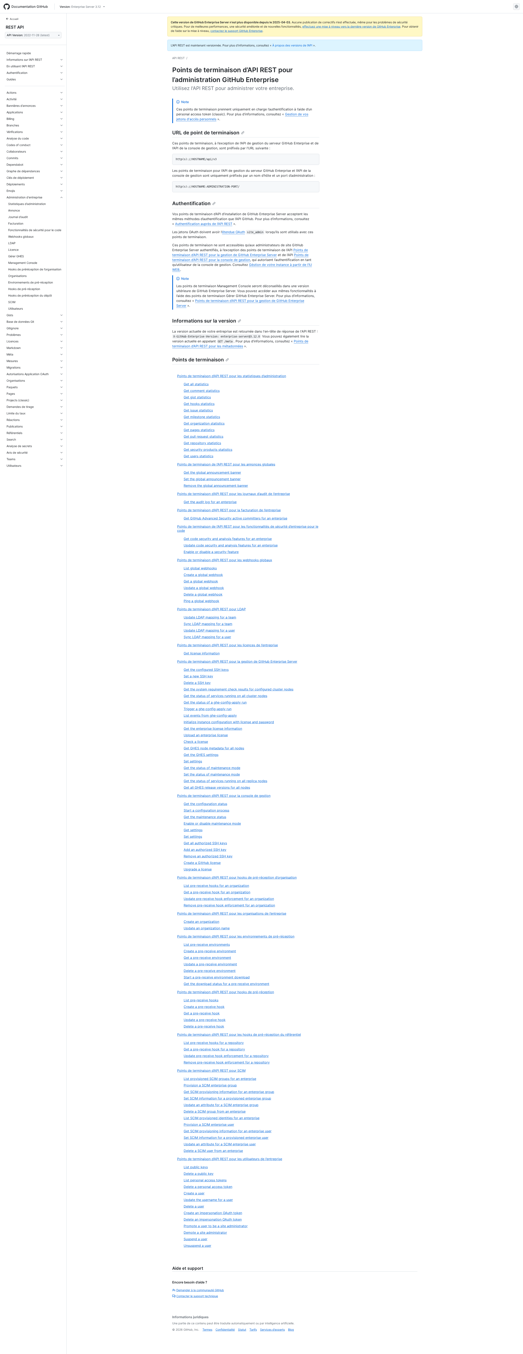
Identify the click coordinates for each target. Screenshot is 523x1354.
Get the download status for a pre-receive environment (226, 984)
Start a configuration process (206, 810)
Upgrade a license (198, 869)
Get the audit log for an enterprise (210, 502)
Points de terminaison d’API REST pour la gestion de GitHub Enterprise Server (237, 661)
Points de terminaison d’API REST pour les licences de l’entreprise (227, 645)
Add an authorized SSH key (205, 850)
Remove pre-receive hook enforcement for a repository (227, 1062)
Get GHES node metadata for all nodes (214, 748)
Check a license (196, 742)
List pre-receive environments (207, 944)
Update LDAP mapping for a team (210, 617)
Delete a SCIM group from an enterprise (215, 1111)
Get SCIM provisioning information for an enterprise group (229, 1092)
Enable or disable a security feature (211, 552)
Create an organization (201, 922)
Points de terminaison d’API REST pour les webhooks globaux (224, 560)
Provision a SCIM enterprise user (209, 1124)
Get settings (193, 830)
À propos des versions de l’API (292, 45)
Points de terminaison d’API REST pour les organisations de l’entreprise (231, 913)
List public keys (196, 1167)
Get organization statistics (204, 423)
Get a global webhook (201, 581)
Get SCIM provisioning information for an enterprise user (228, 1131)
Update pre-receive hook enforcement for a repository (226, 1056)
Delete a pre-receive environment (210, 971)
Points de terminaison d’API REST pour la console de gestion (223, 796)
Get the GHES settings (201, 755)
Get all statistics (196, 384)
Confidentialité (225, 1329)
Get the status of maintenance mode (212, 768)
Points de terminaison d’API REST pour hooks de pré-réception (225, 992)
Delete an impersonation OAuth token (213, 1219)
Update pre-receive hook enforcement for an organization (229, 899)
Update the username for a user (208, 1200)
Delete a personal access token (208, 1187)
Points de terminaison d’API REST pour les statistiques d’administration (231, 376)
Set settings (193, 761)
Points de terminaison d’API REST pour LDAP (211, 609)
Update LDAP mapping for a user (209, 630)
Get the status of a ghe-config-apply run (215, 702)
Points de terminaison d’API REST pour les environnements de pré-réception (235, 936)
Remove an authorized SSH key (208, 856)
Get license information (202, 653)
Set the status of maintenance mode (212, 774)
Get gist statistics (197, 397)
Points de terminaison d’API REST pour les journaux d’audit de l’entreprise (233, 494)
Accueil (14, 18)
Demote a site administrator (205, 1232)
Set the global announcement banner (212, 479)
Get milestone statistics (202, 417)
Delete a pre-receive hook (204, 1026)
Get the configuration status (205, 804)
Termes (207, 1329)
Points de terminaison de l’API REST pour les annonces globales (226, 464)
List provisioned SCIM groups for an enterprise (220, 1079)
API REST (178, 58)
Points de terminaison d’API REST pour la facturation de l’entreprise (229, 510)
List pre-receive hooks (201, 1000)
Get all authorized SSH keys (205, 843)
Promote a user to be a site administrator (216, 1226)
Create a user (194, 1193)
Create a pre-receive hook (204, 1007)
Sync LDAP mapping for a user (207, 637)
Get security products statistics (208, 450)
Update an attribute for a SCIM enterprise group (221, 1105)
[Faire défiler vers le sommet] (514, 1345)
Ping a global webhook (201, 601)
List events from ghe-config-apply (210, 715)
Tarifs (253, 1329)
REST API (15, 27)
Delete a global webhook (203, 594)
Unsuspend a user (197, 1246)
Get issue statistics (198, 410)
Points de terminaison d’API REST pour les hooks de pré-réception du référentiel (239, 1034)
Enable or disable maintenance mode (212, 823)
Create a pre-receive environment (210, 951)
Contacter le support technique (197, 1296)
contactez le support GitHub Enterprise (236, 31)
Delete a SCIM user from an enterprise (213, 1151)
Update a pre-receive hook (205, 1020)
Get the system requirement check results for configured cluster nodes (238, 689)
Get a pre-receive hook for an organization (217, 892)
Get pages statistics (199, 430)
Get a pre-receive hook (202, 1013)
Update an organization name (207, 928)
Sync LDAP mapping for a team (208, 624)
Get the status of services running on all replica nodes (225, 781)
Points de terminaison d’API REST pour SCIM (211, 1070)
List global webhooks (200, 568)
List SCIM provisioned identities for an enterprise (221, 1118)
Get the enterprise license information (213, 728)
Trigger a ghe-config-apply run (207, 709)
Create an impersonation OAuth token (213, 1213)
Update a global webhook (204, 588)
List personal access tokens (205, 1180)
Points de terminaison (198, 360)
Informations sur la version (204, 321)
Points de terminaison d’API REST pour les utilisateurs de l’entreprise (229, 1159)
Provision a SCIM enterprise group (210, 1085)
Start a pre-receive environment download (217, 977)
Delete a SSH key (197, 683)
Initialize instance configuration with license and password (229, 722)
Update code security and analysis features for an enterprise (231, 545)
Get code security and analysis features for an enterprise (228, 539)
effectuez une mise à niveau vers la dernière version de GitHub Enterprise (351, 26)
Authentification (191, 203)
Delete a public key (198, 1174)
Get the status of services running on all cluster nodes (225, 696)
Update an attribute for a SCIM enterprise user (220, 1144)
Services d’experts (272, 1329)
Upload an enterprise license (206, 735)
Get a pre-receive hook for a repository (214, 1049)
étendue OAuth (233, 232)
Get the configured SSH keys (206, 670)
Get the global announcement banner (212, 472)
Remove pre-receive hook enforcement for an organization (229, 905)
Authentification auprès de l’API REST (203, 224)
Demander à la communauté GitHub (200, 1290)
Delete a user (194, 1206)
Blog (291, 1329)
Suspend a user (195, 1239)
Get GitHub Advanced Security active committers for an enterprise (235, 518)
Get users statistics (198, 456)
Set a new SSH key (198, 676)
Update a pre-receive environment (210, 964)
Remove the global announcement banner (216, 486)
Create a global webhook (203, 575)
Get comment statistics (202, 391)
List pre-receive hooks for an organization (216, 886)
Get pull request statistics (203, 436)
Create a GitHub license (202, 863)
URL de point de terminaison (205, 133)
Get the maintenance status (205, 817)
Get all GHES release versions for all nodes (217, 787)
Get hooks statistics (199, 404)
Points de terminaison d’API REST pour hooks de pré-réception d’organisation (237, 877)
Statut (242, 1329)
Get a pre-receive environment (207, 958)
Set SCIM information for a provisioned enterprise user (226, 1138)
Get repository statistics (202, 443)
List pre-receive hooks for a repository (214, 1043)
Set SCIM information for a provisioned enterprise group (227, 1098)
